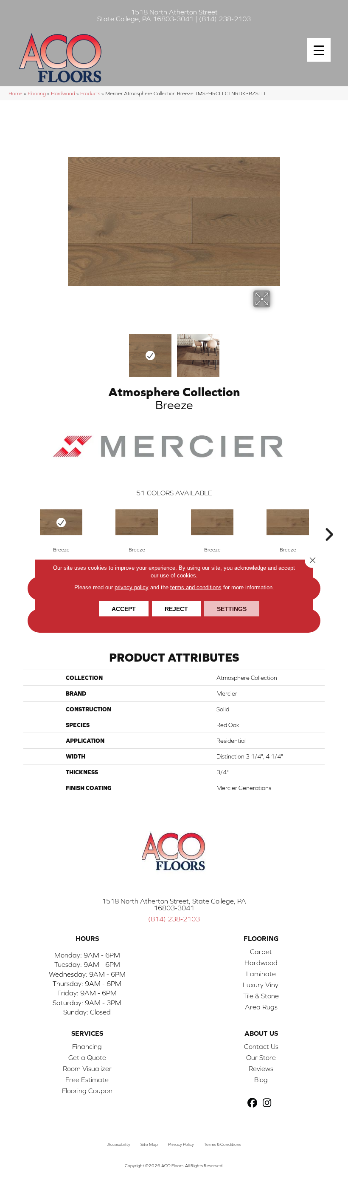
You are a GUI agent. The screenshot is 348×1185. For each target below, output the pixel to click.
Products (90, 93)
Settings (232, 608)
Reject (176, 608)
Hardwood (63, 93)
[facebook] (252, 1103)
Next (276, 351)
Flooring (37, 93)
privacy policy (132, 587)
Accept (124, 608)
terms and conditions (196, 587)
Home (15, 93)
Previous (72, 351)
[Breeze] (61, 522)
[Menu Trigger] (319, 50)
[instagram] (267, 1103)
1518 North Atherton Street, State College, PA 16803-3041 (174, 904)
